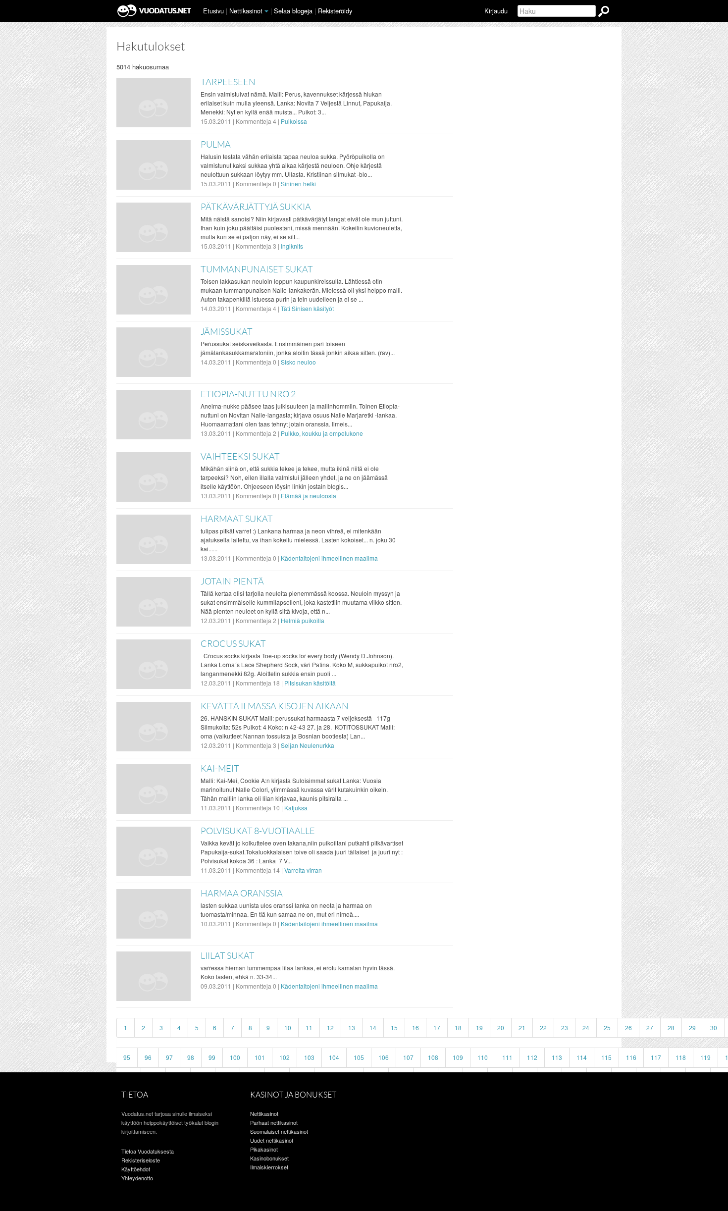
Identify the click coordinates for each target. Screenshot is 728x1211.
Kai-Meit (220, 769)
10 (287, 1027)
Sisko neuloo (298, 362)
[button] (266, 11)
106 (383, 1057)
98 (190, 1057)
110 (482, 1057)
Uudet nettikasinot (271, 1140)
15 (394, 1027)
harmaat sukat (237, 519)
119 (705, 1057)
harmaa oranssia (242, 893)
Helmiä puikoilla (302, 620)
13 (351, 1027)
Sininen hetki (298, 183)
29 (692, 1027)
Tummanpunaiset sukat (257, 269)
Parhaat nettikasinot (274, 1122)
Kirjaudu (496, 10)
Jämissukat (227, 332)
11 (309, 1027)
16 (415, 1027)
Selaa (293, 10)
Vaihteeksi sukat (240, 457)
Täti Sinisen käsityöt (307, 308)
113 (557, 1057)
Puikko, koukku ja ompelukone (322, 433)
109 (458, 1057)
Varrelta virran (303, 870)
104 (334, 1057)
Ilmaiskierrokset (269, 1167)
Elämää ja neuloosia (308, 495)
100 (235, 1057)
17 (436, 1027)
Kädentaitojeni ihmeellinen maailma (329, 558)
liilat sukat (228, 956)
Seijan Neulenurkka (307, 745)
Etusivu (213, 10)
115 (606, 1057)
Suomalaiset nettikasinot (279, 1131)
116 (631, 1057)
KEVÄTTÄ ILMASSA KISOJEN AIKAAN (275, 706)
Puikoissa (294, 121)
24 (585, 1027)
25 (607, 1027)
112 (532, 1057)
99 (211, 1057)
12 (330, 1027)
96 (148, 1057)
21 (522, 1027)
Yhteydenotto (137, 1178)
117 (656, 1057)
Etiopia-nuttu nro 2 (248, 394)
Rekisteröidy (335, 10)
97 (169, 1057)
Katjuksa (296, 807)
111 (507, 1057)
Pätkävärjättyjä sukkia (256, 207)
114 (581, 1057)
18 (458, 1027)
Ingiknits (292, 246)
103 (309, 1057)
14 (372, 1027)
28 (671, 1027)
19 (479, 1027)
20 (500, 1027)
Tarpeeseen (228, 82)
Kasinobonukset (269, 1158)
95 (126, 1057)
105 (359, 1057)
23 (564, 1027)
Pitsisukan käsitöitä (310, 683)
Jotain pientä (232, 581)
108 (433, 1057)
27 (649, 1027)
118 (681, 1057)
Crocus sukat (233, 644)
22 (543, 1027)
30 (713, 1027)
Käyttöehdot (135, 1169)
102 (284, 1057)
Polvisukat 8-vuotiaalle (258, 831)
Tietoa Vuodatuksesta (147, 1151)
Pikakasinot (264, 1149)
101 (260, 1057)
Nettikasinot (245, 10)
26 (628, 1027)
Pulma (216, 145)
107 (408, 1057)
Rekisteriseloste (140, 1160)
